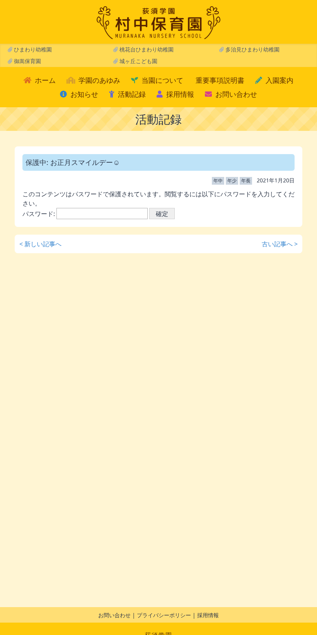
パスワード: (39, 213)
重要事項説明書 (220, 80)
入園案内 (278, 80)
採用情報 (179, 94)
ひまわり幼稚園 (32, 49)
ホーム (44, 80)
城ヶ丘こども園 (137, 61)
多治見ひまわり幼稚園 (252, 49)
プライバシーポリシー (164, 615)
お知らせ (83, 94)
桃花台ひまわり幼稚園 (146, 49)
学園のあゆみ (98, 80)
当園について (161, 80)
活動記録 (131, 94)
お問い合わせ (235, 94)
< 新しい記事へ (40, 244)
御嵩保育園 (26, 61)
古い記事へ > (280, 244)
